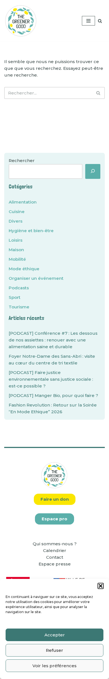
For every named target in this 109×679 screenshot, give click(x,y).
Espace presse (55, 564)
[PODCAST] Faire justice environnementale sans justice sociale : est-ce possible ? (51, 379)
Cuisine (17, 211)
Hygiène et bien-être (31, 230)
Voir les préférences (54, 665)
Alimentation (23, 202)
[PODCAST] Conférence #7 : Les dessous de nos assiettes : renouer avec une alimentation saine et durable (53, 340)
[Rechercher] (100, 21)
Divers (15, 221)
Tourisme (19, 307)
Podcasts (19, 287)
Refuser (54, 650)
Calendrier (54, 550)
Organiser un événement (36, 278)
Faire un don (55, 499)
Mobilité (17, 259)
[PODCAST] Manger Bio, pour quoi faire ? (53, 395)
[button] (100, 586)
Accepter (54, 635)
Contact (54, 557)
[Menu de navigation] (88, 21)
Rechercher (22, 160)
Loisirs (15, 240)
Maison (16, 249)
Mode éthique (24, 268)
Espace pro (54, 518)
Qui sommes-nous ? (55, 543)
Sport (14, 297)
